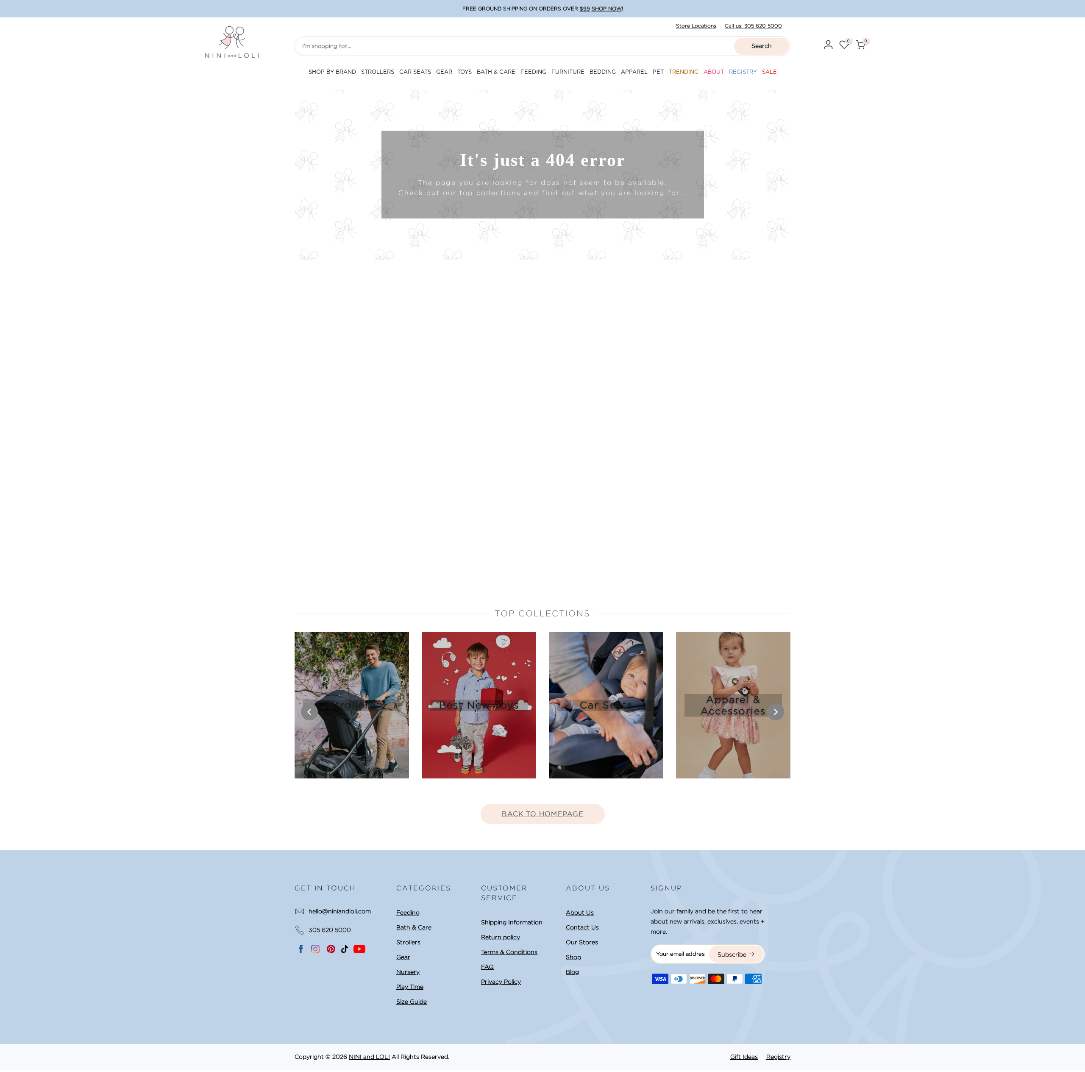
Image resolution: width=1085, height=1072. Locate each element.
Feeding (408, 912)
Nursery (408, 971)
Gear (403, 957)
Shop (573, 957)
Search (761, 45)
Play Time (409, 986)
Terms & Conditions (509, 952)
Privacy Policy (501, 981)
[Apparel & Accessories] (733, 705)
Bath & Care (413, 927)
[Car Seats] (606, 705)
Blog (572, 971)
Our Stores (582, 942)
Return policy (500, 937)
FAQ (487, 966)
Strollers (408, 942)
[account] (828, 46)
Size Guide (411, 1001)
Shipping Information (511, 922)
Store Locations (696, 25)
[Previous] (309, 711)
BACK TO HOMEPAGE (543, 813)
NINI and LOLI (369, 1056)
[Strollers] (352, 705)
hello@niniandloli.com (340, 911)
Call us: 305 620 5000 (753, 25)
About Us (580, 912)
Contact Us (582, 927)
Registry (778, 1056)
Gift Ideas (744, 1056)
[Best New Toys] (479, 705)
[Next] (775, 711)
